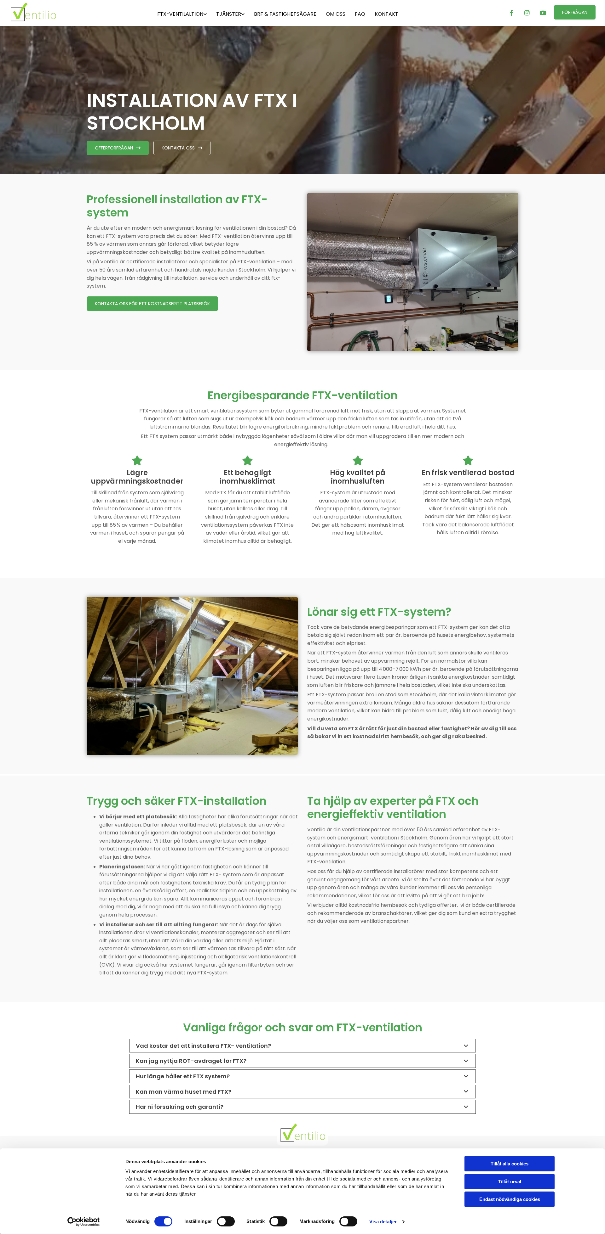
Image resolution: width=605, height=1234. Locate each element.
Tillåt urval (509, 1181)
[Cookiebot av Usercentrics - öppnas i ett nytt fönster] (83, 1221)
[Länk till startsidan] (54, 12)
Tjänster (228, 14)
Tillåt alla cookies (509, 1163)
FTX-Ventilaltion (180, 14)
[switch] (226, 1221)
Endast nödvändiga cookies (509, 1199)
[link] (182, 12)
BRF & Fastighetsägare (285, 14)
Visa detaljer (383, 1221)
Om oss (335, 14)
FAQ (360, 14)
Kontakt (386, 14)
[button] (575, 12)
